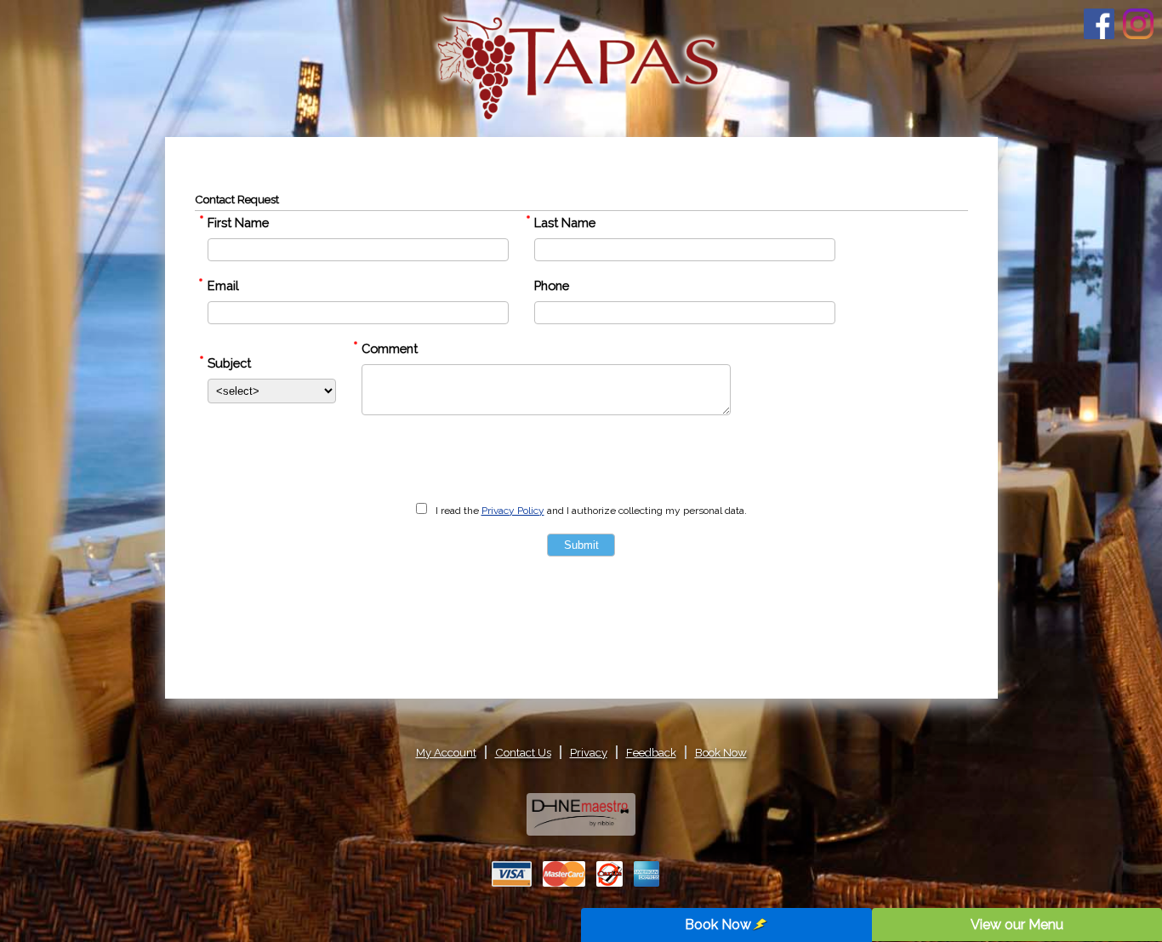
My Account (446, 752)
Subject (229, 363)
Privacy (588, 752)
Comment (390, 348)
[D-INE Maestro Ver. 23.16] (581, 829)
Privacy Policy (512, 511)
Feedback (651, 752)
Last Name (564, 222)
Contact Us (523, 752)
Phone (551, 285)
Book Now (718, 924)
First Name (238, 222)
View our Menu (1017, 924)
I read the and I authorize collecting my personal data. (591, 511)
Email (223, 285)
